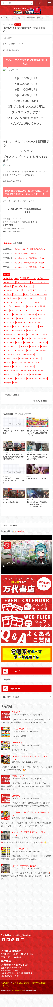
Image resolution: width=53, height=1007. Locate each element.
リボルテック (29, 354)
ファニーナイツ (27, 302)
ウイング (42, 314)
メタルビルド (9, 379)
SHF (27, 294)
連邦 (16, 383)
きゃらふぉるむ (10, 338)
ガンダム (32, 334)
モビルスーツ (23, 318)
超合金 (24, 371)
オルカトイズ (9, 282)
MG (22, 310)
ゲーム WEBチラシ (20, 729)
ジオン (7, 330)
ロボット (8, 326)
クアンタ (8, 362)
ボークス (8, 367)
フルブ (24, 314)
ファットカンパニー (37, 318)
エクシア (32, 350)
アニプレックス (43, 334)
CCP (43, 298)
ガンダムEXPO (36, 375)
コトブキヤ (9, 306)
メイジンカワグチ (20, 362)
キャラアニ (24, 375)
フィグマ (16, 346)
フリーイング (9, 322)
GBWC (45, 346)
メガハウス (9, 350)
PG (42, 326)
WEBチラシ (17, 712)
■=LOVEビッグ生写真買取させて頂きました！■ (30, 833)
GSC (6, 310)
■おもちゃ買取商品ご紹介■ (25, 253)
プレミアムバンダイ (11, 302)
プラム (20, 342)
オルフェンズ (22, 322)
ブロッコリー (33, 330)
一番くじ (44, 379)
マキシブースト (35, 322)
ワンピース (18, 294)
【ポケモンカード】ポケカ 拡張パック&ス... (30, 813)
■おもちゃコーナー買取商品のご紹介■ (29, 258)
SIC (17, 278)
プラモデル (41, 350)
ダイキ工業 (35, 346)
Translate (20, 531)
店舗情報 (16, 795)
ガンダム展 (31, 359)
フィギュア (27, 290)
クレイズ (15, 310)
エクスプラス (33, 379)
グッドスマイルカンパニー (29, 298)
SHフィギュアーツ (24, 282)
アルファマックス (40, 290)
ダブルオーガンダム (36, 371)
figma (16, 314)
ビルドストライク (31, 342)
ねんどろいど (20, 306)
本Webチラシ (18, 742)
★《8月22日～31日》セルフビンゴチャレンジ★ (31, 757)
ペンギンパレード (19, 330)
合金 (22, 359)
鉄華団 (24, 278)
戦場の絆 (8, 286)
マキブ (31, 306)
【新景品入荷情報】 (40, 401)
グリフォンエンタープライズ (24, 367)
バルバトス (9, 278)
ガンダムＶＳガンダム (39, 294)
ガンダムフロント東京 (39, 338)
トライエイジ (20, 350)
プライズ (18, 326)
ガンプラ (44, 342)
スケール (33, 278)
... (21, 995)
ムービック (29, 286)
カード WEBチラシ (20, 849)
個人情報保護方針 (39, 983)
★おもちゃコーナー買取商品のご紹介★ (30, 249)
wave (26, 338)
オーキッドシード (11, 375)
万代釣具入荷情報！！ (14, 395)
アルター (8, 314)
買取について (18, 776)
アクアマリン (9, 342)
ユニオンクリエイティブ (13, 354)
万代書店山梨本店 (11, 298)
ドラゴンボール (35, 362)
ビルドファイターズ (11, 371)
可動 (37, 302)
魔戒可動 (8, 294)
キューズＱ (18, 286)
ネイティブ (21, 379)
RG (20, 338)
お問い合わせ (39, 3)
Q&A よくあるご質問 (20, 983)
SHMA (7, 318)
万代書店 (33, 314)
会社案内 (5, 983)
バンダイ (25, 346)
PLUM (7, 346)
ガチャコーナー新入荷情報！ (25, 865)
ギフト (40, 310)
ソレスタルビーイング (12, 290)
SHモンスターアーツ (31, 326)
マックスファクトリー (40, 282)
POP (39, 359)
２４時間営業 (41, 306)
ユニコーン (31, 310)
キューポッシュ (10, 334)
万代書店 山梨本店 (17, 990)
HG (14, 318)
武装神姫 (8, 383)
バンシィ (22, 334)
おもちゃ (8, 243)
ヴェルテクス (43, 278)
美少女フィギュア (11, 359)
